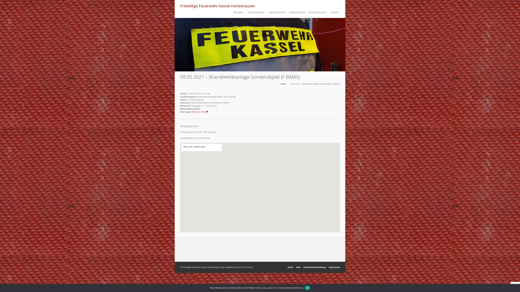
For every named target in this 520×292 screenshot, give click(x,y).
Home (283, 84)
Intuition (229, 267)
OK (307, 288)
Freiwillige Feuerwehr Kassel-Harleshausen (217, 5)
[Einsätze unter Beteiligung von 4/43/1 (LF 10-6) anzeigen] (207, 112)
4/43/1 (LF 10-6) (198, 112)
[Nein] (516, 288)
